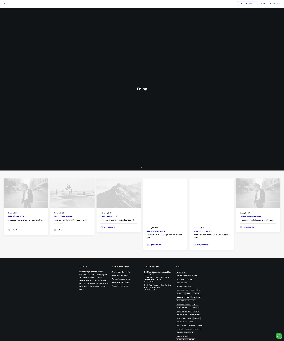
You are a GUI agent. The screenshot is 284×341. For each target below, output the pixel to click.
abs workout (181, 272)
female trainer (182, 308)
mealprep (192, 325)
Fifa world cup (195, 308)
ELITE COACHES (274, 4)
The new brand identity (156, 231)
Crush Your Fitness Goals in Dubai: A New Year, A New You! (157, 286)
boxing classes (182, 283)
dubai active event (183, 297)
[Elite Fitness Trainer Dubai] (4, 4)
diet (199, 290)
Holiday (197, 318)
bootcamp (180, 279)
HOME (263, 4)
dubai (188, 293)
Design (193, 290)
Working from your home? (121, 279)
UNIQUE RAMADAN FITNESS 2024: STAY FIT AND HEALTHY (156, 278)
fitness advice (182, 315)
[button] (26, 193)
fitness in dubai (195, 315)
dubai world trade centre (186, 300)
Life (191, 322)
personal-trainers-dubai (185, 332)
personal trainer (183, 336)
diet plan (180, 293)
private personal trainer (185, 339)
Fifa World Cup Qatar (184, 311)
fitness (196, 311)
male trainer (181, 325)
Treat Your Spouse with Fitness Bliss (157, 272)
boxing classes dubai (184, 286)
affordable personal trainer (187, 276)
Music (200, 325)
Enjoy (195, 304)
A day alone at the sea (202, 231)
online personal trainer (193, 329)
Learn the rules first (109, 216)
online (179, 329)
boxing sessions (182, 290)
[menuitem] (248, 4)
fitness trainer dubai (184, 318)
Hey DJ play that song (63, 216)
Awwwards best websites (250, 216)
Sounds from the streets (121, 272)
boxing (189, 279)
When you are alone (16, 216)
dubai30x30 (196, 293)
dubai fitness (196, 297)
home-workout (182, 322)
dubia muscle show (183, 304)
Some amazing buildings (120, 282)
